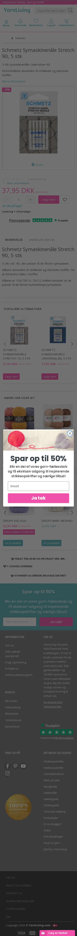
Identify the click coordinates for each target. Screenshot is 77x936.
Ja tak (38, 498)
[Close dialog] (70, 433)
